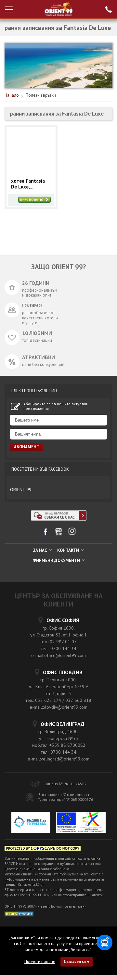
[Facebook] (45, 534)
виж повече (32, 199)
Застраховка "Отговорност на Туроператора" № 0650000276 (65, 797)
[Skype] (58, 519)
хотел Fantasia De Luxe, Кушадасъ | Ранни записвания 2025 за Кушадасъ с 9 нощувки (30, 184)
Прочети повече (39, 961)
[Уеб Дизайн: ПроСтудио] (19, 913)
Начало (12, 95)
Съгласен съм (76, 961)
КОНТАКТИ (68, 550)
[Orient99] (58, 9)
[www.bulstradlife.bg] (43, 849)
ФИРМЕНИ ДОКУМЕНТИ (56, 560)
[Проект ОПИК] (81, 823)
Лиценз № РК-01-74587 (65, 783)
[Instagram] (72, 533)
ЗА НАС (40, 550)
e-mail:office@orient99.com (58, 655)
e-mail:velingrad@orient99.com (58, 759)
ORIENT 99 (21, 490)
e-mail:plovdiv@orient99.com (58, 707)
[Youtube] (59, 534)
